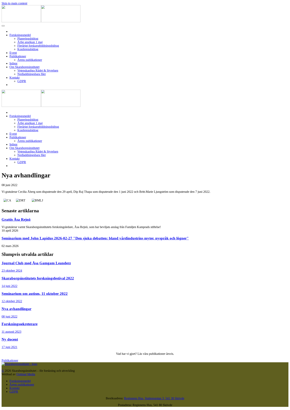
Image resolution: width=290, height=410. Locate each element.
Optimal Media (25, 374)
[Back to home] (41, 21)
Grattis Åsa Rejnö (16, 219)
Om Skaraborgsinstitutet (24, 67)
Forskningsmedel (20, 35)
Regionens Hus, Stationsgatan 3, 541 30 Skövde (154, 398)
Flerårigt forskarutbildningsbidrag (38, 45)
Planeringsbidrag (27, 38)
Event (13, 52)
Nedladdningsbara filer (31, 74)
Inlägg (13, 63)
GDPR (21, 81)
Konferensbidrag (27, 49)
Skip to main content (14, 3)
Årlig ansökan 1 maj (30, 42)
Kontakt (14, 77)
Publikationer (17, 56)
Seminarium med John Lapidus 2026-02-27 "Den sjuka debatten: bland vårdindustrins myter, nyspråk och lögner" (95, 238)
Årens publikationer (29, 60)
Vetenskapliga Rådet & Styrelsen (37, 70)
